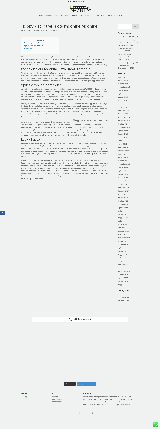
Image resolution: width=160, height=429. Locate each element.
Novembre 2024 (124, 121)
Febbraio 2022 (123, 228)
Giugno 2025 (123, 97)
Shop (110, 16)
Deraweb (131, 413)
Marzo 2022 (122, 224)
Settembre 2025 (124, 87)
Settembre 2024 (124, 127)
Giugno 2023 (123, 174)
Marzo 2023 (122, 184)
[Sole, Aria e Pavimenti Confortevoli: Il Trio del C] (112, 334)
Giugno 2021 (122, 251)
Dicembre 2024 (124, 117)
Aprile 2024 (122, 141)
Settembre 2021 (124, 244)
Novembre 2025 (124, 80)
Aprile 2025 (122, 104)
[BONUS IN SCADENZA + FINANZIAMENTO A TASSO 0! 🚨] (80, 334)
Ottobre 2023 (123, 161)
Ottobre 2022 (123, 201)
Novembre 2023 (124, 157)
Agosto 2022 (123, 208)
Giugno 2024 (123, 134)
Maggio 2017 (122, 285)
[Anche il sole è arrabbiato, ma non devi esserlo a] (112, 371)
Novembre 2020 (124, 271)
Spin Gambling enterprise (34, 46)
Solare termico (123, 297)
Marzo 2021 (122, 261)
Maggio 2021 (122, 254)
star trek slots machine (50, 89)
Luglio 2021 (122, 248)
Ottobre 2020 (123, 275)
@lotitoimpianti (82, 319)
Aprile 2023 (122, 181)
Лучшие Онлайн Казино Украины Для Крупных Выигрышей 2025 (126, 48)
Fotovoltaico (123, 294)
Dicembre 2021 (123, 234)
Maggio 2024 (123, 137)
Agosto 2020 (123, 278)
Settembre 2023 (124, 164)
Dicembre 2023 (124, 154)
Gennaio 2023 (123, 191)
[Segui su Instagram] (26, 397)
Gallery (87, 16)
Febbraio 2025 (123, 111)
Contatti (118, 16)
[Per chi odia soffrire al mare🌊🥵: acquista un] (112, 353)
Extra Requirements (32, 43)
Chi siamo (48, 16)
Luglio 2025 (122, 94)
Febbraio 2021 (123, 264)
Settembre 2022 (124, 204)
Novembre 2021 (124, 238)
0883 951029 (57, 399)
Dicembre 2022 (124, 194)
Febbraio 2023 (123, 187)
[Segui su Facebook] (23, 397)
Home (41, 16)
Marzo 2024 (122, 144)
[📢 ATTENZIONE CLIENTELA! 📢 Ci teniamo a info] (80, 353)
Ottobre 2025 (123, 84)
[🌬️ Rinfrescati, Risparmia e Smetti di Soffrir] (47, 371)
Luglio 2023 (122, 171)
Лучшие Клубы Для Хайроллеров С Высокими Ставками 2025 (127, 57)
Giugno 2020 (123, 281)
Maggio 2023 (123, 177)
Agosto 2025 (123, 90)
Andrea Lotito (29, 30)
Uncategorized (52, 30)
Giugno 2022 (123, 214)
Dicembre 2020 (124, 268)
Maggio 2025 (123, 100)
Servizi (57, 16)
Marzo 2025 (122, 107)
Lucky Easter (29, 49)
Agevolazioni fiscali (72, 16)
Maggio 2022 (123, 218)
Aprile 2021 (122, 258)
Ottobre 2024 (123, 124)
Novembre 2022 (124, 198)
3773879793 (57, 402)
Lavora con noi (99, 16)
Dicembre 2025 (124, 77)
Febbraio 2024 (123, 147)
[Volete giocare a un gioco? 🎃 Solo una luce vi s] (47, 334)
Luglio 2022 (122, 211)
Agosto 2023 (123, 167)
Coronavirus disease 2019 (128, 36)
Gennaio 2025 (123, 114)
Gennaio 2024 (123, 151)
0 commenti (64, 30)
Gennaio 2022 (123, 231)
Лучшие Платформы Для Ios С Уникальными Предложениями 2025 (128, 65)
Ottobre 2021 (123, 241)
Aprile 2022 (122, 221)
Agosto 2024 (123, 131)
